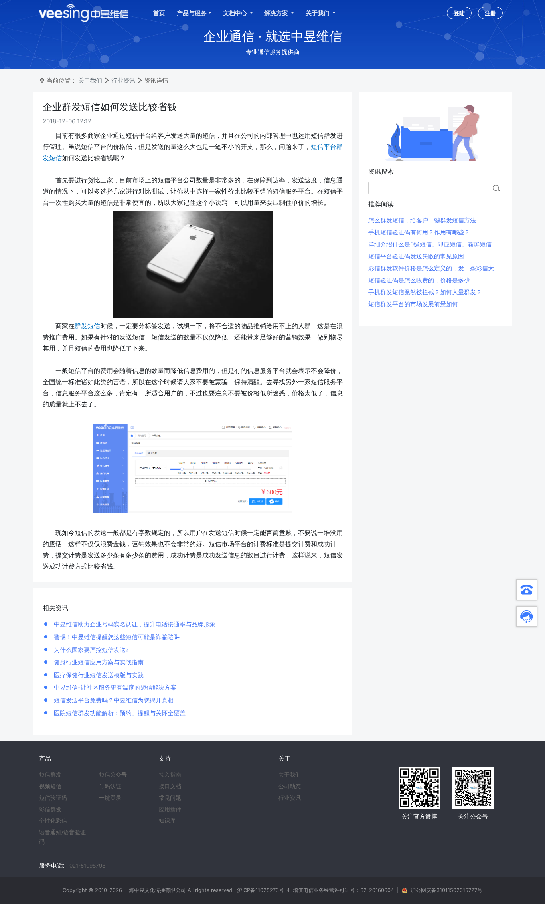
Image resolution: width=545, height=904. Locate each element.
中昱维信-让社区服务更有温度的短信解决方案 (114, 687)
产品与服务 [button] (192, 13)
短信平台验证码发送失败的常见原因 (416, 256)
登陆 (459, 13)
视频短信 (50, 786)
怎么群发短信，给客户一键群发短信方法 (422, 220)
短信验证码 (53, 798)
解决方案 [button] (276, 13)
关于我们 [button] (318, 13)
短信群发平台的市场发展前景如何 (413, 304)
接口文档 (170, 786)
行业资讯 (123, 80)
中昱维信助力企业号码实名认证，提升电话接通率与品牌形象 (133, 624)
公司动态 (289, 786)
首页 (159, 13)
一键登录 (110, 798)
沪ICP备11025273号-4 (263, 890)
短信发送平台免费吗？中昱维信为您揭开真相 (113, 700)
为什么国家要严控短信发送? (90, 650)
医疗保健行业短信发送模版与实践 (98, 675)
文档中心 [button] (235, 13)
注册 (490, 13)
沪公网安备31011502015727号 (446, 890)
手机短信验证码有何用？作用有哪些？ (419, 232)
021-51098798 (87, 865)
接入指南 (170, 774)
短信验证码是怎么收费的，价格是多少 (419, 280)
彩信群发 (50, 809)
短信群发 (50, 774)
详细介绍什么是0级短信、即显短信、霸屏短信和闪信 (438, 244)
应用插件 (170, 809)
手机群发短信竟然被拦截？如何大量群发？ (425, 292)
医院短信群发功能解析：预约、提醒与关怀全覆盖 (119, 713)
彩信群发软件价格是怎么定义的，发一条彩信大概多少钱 (443, 268)
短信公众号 (113, 774)
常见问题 (170, 798)
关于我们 (90, 80)
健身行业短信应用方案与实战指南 (98, 662)
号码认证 (110, 786)
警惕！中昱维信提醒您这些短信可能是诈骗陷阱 (116, 637)
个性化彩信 (53, 820)
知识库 (167, 820)
